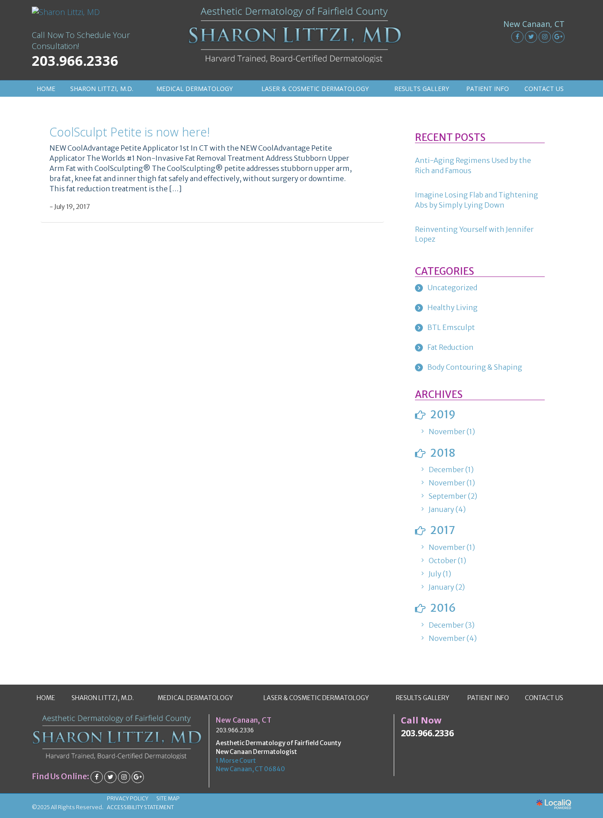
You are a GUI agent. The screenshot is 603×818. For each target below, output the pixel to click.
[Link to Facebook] (517, 37)
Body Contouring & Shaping (474, 367)
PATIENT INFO (487, 88)
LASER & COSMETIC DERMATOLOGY (315, 88)
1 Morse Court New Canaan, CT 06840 (250, 765)
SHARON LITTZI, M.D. (101, 88)
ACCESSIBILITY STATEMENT (140, 807)
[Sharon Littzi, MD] (94, 12)
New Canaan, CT (534, 24)
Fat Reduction (450, 347)
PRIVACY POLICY (127, 798)
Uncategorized (452, 287)
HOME (46, 88)
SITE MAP (168, 798)
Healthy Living (452, 307)
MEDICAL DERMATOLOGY (194, 88)
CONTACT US (544, 88)
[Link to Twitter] (531, 37)
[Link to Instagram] (545, 37)
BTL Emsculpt (451, 327)
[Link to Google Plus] (558, 37)
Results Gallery (421, 88)
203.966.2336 (235, 730)
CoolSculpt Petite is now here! (129, 132)
